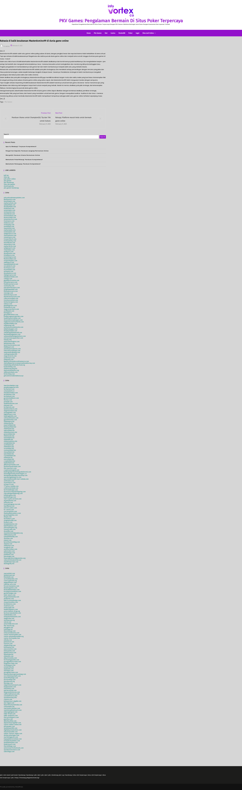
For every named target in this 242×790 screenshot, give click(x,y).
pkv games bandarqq (11, 188)
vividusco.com (9, 223)
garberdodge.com (10, 593)
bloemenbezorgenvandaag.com (15, 674)
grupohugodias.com (11, 515)
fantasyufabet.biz (10, 427)
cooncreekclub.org (10, 581)
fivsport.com (8, 522)
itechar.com (8, 400)
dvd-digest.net (9, 703)
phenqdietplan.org (10, 527)
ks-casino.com (9, 510)
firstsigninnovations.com (12, 591)
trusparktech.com (10, 239)
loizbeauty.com (9, 647)
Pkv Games (98, 33)
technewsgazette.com (11, 660)
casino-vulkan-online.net (12, 724)
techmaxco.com (9, 268)
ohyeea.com (8, 544)
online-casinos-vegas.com (13, 733)
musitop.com (8, 538)
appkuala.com (9, 669)
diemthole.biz (8, 654)
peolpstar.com (9, 599)
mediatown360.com (10, 728)
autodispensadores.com (12, 349)
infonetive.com (9, 688)
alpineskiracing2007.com (12, 723)
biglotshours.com (10, 414)
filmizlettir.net (9, 577)
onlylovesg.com (9, 325)
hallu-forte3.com (9, 714)
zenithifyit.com (9, 226)
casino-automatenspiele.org (14, 636)
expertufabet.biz (10, 425)
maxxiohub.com (9, 228)
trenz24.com (8, 643)
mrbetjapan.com (9, 665)
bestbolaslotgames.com (12, 334)
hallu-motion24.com (11, 715)
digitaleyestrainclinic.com (13, 730)
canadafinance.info (10, 696)
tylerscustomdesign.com (12, 600)
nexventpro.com (9, 244)
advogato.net (8, 627)
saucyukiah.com (9, 573)
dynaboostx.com (9, 253)
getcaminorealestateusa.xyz (13, 376)
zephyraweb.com (10, 230)
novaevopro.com (9, 237)
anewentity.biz (9, 667)
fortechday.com (9, 374)
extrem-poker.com (10, 508)
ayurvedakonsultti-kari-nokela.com (16, 479)
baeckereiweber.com (11, 385)
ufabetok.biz (8, 457)
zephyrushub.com (10, 203)
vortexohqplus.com (10, 261)
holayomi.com (8, 359)
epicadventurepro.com (12, 287)
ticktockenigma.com (11, 302)
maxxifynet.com (9, 214)
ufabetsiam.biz (9, 429)
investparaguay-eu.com (12, 504)
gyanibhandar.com (10, 420)
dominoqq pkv (9, 186)
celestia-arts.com (10, 584)
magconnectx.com (10, 356)
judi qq (6, 175)
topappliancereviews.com (13, 739)
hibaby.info (8, 340)
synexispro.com (9, 358)
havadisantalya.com (11, 393)
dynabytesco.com (10, 273)
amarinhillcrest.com (11, 624)
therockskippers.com (11, 717)
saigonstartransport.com (12, 685)
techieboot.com (9, 396)
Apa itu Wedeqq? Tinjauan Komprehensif (21, 146)
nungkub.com (8, 547)
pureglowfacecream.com (12, 661)
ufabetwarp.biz (9, 421)
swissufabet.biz (9, 430)
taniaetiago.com (9, 553)
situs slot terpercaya (80, 775)
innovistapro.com (10, 257)
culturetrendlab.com (11, 298)
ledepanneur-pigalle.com (12, 701)
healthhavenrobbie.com (12, 318)
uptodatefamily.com (11, 536)
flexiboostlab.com (10, 259)
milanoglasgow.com (10, 712)
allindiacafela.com (10, 721)
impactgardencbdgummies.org (14, 558)
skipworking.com (10, 645)
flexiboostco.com (10, 199)
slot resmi (6, 775)
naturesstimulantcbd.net (12, 560)
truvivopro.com (9, 221)
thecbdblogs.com (10, 746)
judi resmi (14, 775)
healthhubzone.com (11, 403)
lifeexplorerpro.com (11, 291)
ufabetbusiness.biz (10, 432)
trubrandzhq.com (10, 241)
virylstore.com (9, 606)
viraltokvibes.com (10, 615)
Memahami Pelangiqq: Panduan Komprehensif (23, 164)
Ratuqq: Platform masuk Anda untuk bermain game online (73, 119)
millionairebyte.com (11, 372)
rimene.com (8, 699)
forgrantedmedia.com (11, 597)
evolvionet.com (9, 208)
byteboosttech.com (10, 409)
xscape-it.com (9, 484)
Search (6, 134)
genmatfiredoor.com (11, 314)
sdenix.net (7, 622)
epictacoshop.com (10, 690)
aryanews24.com (9, 483)
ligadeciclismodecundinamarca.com (16, 361)
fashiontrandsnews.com (12, 466)
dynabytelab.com (10, 207)
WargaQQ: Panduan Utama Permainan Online (23, 155)
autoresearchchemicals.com (14, 748)
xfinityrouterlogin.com (11, 735)
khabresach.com (10, 744)
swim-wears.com (9, 595)
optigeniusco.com (10, 234)
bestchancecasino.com (12, 345)
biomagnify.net (9, 563)
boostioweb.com (9, 201)
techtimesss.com (10, 604)
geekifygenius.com (10, 305)
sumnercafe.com (10, 529)
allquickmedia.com (10, 658)
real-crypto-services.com (12, 499)
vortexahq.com (9, 225)
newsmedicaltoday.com (12, 352)
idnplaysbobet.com (10, 331)
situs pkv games (9, 184)
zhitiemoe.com (9, 545)
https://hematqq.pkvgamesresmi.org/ (27, 778)
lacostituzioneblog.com (12, 542)
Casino (113, 33)
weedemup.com (9, 343)
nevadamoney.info (10, 697)
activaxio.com (8, 271)
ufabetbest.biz (9, 447)
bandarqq (22, 775)
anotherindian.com (10, 549)
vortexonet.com (9, 212)
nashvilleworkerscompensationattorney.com (19, 363)
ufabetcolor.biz (9, 436)
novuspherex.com (10, 235)
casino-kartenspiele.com (12, 634)
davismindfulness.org (11, 370)
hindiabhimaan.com (11, 742)
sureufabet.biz (9, 448)
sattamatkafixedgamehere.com (15, 336)
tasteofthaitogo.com (11, 678)
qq (63, 775)
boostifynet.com (9, 243)
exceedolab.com (9, 269)
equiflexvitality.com (10, 323)
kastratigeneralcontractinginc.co (15, 474)
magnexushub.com (10, 411)
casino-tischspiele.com (12, 638)
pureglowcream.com (11, 672)
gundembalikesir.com (11, 398)
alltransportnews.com (11, 465)
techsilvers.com (9, 519)
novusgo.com (8, 293)
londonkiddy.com (10, 367)
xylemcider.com (9, 551)
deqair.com (8, 517)
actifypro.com (8, 252)
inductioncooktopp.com (12, 350)
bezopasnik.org (9, 681)
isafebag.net (8, 629)
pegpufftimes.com (10, 582)
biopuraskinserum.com (12, 692)
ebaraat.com (8, 405)
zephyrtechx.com (10, 246)
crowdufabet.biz (9, 461)
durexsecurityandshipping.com (15, 492)
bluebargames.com (10, 588)
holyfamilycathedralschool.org (14, 365)
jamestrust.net (9, 642)
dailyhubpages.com (10, 329)
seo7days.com (9, 670)
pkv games (8, 102)
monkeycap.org (9, 620)
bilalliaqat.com (9, 347)
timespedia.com (9, 651)
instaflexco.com (9, 255)
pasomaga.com (9, 556)
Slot (106, 33)
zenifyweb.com (9, 311)
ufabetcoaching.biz (10, 368)
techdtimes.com (9, 394)
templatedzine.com (10, 524)
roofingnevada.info (10, 354)
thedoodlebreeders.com (12, 513)
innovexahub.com (10, 216)
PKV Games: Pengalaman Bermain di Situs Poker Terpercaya (121, 20)
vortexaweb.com (9, 232)
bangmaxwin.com (10, 687)
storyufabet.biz (9, 452)
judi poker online (10, 179)
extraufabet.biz (9, 438)
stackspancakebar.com (12, 708)
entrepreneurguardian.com (13, 338)
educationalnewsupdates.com (14, 198)
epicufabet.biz (9, 454)
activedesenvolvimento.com (13, 327)
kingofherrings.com (11, 663)
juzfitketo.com (9, 554)
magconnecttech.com (11, 309)
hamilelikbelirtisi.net (11, 264)
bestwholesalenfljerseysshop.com (15, 475)
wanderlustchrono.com (12, 296)
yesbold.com (8, 402)
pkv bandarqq (9, 182)
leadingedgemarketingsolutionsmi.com (17, 472)
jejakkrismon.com (10, 652)
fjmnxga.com (8, 683)
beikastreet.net (9, 575)
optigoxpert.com (9, 248)
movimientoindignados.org (13, 533)
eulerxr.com (8, 304)
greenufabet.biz (9, 434)
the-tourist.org (9, 625)
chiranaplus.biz (9, 706)
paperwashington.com (11, 341)
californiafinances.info (11, 694)
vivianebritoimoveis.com (12, 616)
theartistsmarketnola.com (13, 705)
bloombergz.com (10, 631)
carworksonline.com (11, 602)
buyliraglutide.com (10, 416)
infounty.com (8, 502)
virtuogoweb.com (10, 412)
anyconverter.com (10, 649)
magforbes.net (9, 618)
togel (137, 33)
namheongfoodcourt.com (13, 710)
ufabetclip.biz (8, 423)
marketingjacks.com (11, 737)
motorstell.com (9, 608)
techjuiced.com (9, 407)
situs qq (6, 177)
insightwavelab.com (11, 289)
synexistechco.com (10, 219)
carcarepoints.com (10, 511)
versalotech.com (9, 266)
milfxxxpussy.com (10, 535)
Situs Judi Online (148, 33)
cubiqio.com (8, 278)
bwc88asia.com (9, 506)
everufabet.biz (9, 459)
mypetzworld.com (10, 501)
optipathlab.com (9, 205)
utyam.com (7, 540)
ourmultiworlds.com (11, 579)
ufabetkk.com (8, 656)
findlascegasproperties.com (13, 316)
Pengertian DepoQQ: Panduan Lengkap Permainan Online (27, 151)
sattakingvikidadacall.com (13, 332)
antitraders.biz (9, 481)
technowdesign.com (11, 490)
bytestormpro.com (10, 295)
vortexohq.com (9, 286)
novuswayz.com (9, 250)
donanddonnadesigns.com (13, 320)
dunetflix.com (8, 531)
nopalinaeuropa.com (11, 562)
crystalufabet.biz (10, 456)
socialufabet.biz (9, 443)
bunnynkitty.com (10, 679)
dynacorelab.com (10, 217)
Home (89, 33)
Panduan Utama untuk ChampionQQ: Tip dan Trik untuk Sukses (31, 119)
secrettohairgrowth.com (12, 676)
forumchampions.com (11, 586)
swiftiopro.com (9, 262)
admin (7, 46)
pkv (1, 775)
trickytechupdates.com (12, 741)
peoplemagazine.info (11, 387)
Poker (130, 33)
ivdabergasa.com (10, 495)
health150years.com (11, 609)
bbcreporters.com (10, 468)
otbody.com (8, 640)
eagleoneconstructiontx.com (14, 322)
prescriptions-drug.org (12, 611)
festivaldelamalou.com (11, 590)
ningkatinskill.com (10, 520)
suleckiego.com (9, 751)
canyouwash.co (9, 391)
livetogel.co (8, 313)
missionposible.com (11, 732)
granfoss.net (8, 719)
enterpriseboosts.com (11, 633)
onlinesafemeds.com (11, 418)
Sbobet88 (121, 33)
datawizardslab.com (11, 277)
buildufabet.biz (9, 463)
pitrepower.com (9, 726)
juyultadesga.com (10, 497)
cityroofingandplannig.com (13, 493)
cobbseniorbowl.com (11, 488)
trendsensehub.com (11, 300)
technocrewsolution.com (12, 613)
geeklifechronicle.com (11, 280)
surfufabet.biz (9, 445)
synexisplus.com (9, 210)
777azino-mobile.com (11, 486)
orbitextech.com (9, 307)
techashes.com (9, 389)
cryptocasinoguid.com (11, 470)
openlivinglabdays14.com (12, 477)
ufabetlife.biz (8, 439)
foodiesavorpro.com (11, 284)
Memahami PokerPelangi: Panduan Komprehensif (24, 159)
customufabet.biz (10, 450)
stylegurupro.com (10, 275)
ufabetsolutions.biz (10, 441)
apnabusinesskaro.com (12, 750)
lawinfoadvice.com (10, 526)
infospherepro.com (10, 282)
